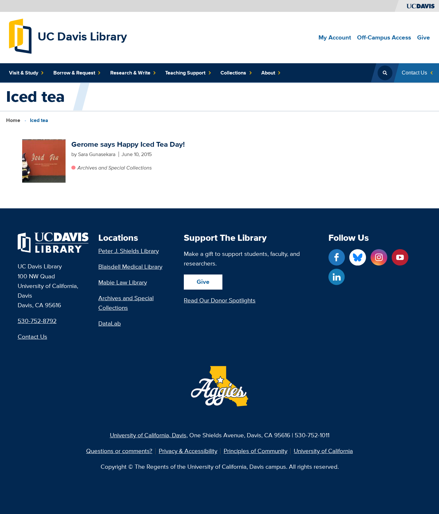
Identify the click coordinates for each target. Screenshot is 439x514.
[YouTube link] (400, 257)
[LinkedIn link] (336, 277)
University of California (323, 451)
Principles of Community (255, 451)
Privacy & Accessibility (188, 451)
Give (203, 281)
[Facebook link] (336, 257)
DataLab (109, 323)
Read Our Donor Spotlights (219, 300)
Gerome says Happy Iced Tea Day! (128, 144)
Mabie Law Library (122, 282)
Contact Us (32, 336)
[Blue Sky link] (357, 257)
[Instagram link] (379, 257)
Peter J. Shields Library (128, 251)
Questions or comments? (119, 451)
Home (13, 120)
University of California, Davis (148, 435)
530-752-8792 (37, 321)
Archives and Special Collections (114, 167)
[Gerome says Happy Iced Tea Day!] (44, 161)
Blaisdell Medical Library (130, 266)
